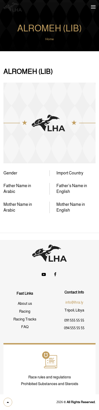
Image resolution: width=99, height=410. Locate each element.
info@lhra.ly (74, 302)
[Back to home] (12, 7)
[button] (93, 7)
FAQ (25, 327)
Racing (24, 311)
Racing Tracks (24, 319)
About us (25, 303)
